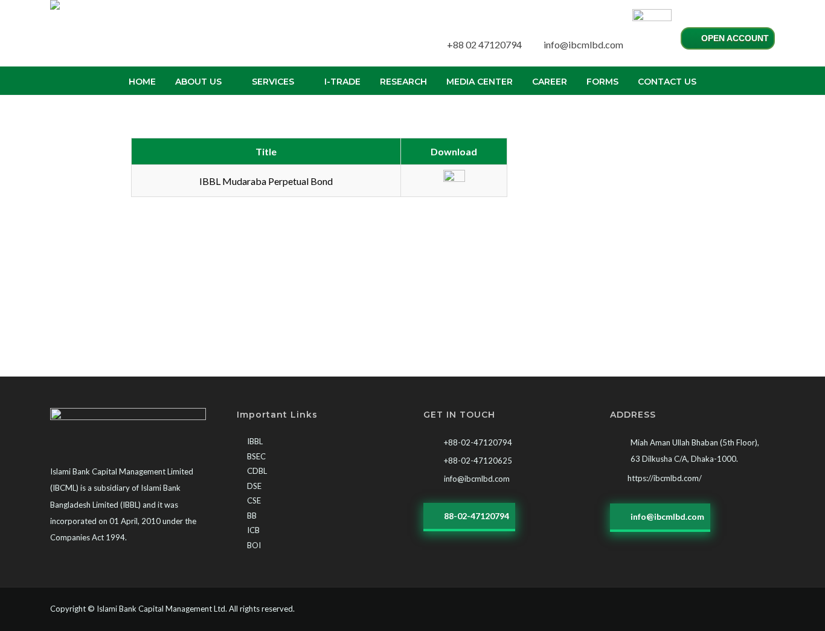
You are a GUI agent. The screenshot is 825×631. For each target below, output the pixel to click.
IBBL (255, 441)
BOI (254, 545)
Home (142, 81)
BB (252, 515)
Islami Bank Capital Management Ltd (161, 608)
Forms (602, 81)
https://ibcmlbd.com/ (665, 478)
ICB (253, 530)
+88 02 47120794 (484, 44)
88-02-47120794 (475, 516)
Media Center (479, 81)
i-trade (342, 81)
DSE (254, 486)
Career (549, 81)
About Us (198, 81)
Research (403, 81)
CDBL (257, 471)
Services (273, 81)
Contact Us (667, 81)
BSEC (256, 456)
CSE (254, 500)
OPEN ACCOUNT (734, 38)
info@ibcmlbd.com (583, 44)
